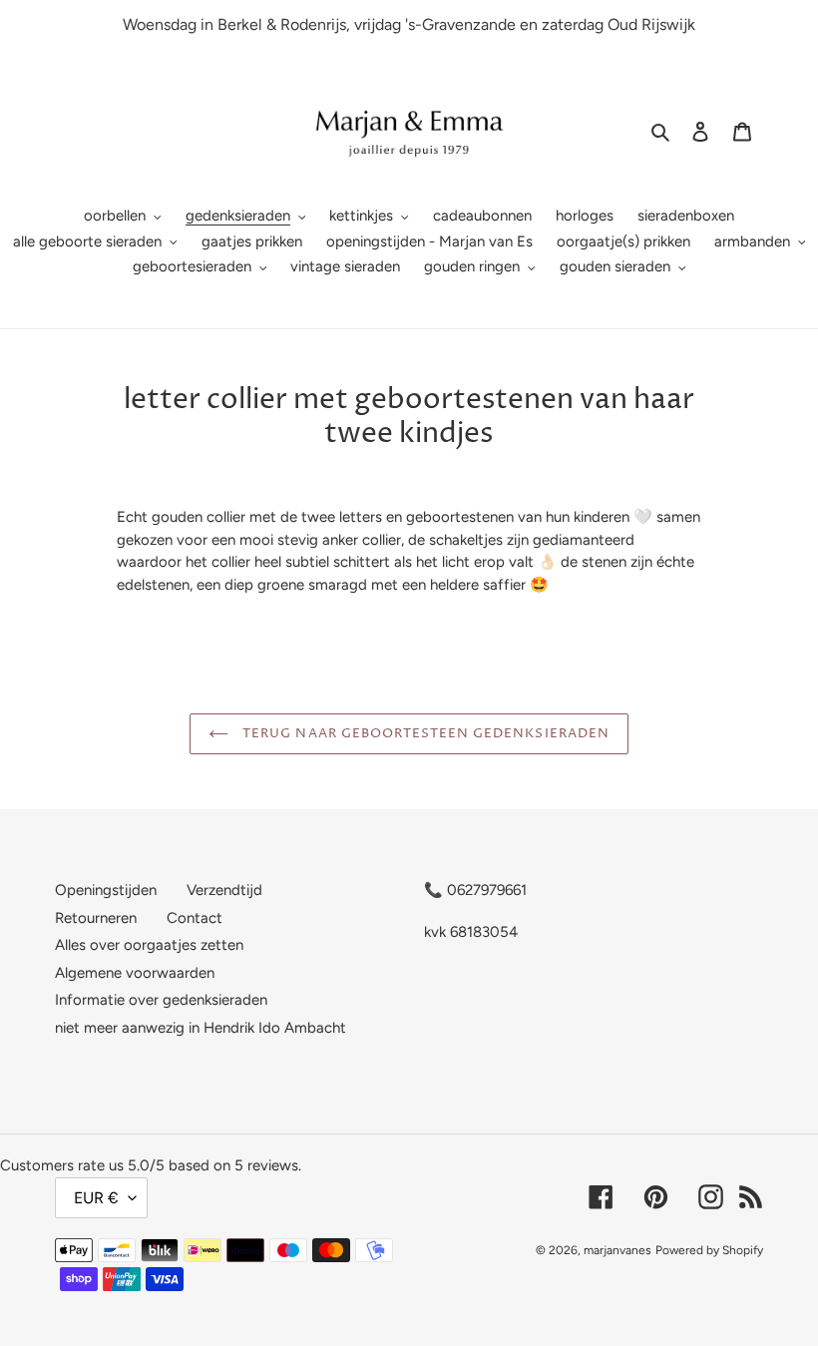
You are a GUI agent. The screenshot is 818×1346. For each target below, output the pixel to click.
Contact (194, 918)
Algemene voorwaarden (134, 973)
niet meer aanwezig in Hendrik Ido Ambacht (200, 1028)
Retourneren (96, 918)
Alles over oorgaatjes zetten (149, 945)
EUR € (96, 1197)
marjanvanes (617, 1250)
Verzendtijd (224, 890)
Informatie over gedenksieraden (161, 1000)
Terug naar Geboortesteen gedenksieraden (424, 733)
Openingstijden (106, 890)
